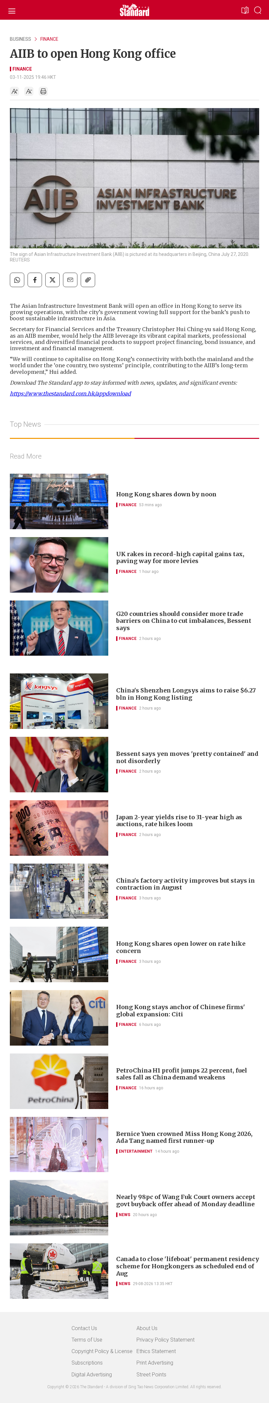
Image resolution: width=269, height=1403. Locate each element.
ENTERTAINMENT (136, 1151)
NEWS (124, 1214)
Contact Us (84, 1328)
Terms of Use (87, 1340)
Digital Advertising (92, 1374)
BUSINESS (20, 39)
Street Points (151, 1374)
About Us (146, 1328)
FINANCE (49, 39)
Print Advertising (154, 1363)
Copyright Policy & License (102, 1351)
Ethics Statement (156, 1351)
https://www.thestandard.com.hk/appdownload (70, 393)
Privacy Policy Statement (165, 1340)
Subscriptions (87, 1363)
